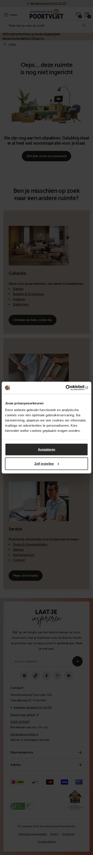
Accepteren (46, 449)
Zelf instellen (44, 463)
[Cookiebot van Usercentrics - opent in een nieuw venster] (69, 388)
